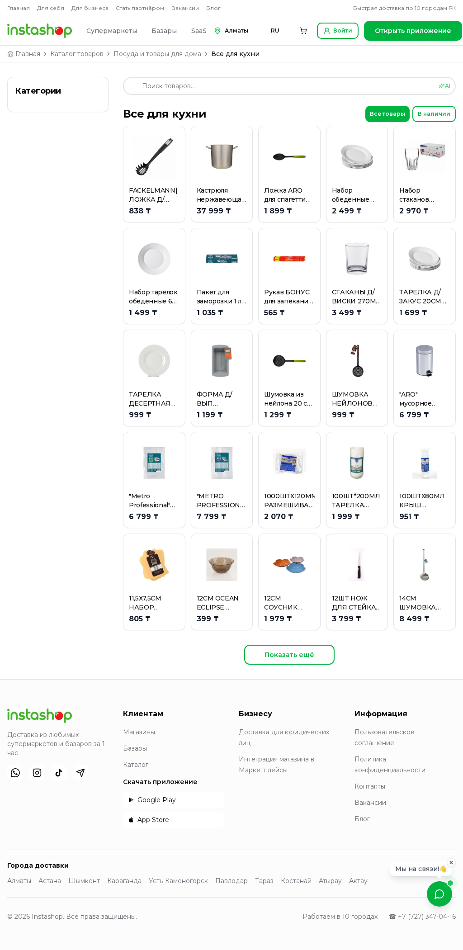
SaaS (199, 31)
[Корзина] (303, 31)
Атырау (330, 881)
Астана (49, 881)
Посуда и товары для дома (157, 54)
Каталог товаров (77, 54)
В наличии (434, 113)
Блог (213, 8)
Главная (18, 8)
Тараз (264, 881)
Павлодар (231, 881)
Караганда (124, 881)
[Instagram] (37, 773)
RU (275, 30)
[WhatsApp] (15, 773)
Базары (164, 31)
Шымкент (84, 881)
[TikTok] (59, 773)
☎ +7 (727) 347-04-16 (422, 916)
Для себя (50, 8)
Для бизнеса (90, 8)
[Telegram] (80, 773)
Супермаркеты (111, 31)
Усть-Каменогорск (178, 881)
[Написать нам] (439, 894)
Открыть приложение (413, 31)
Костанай (296, 881)
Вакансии (185, 8)
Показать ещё (289, 655)
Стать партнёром (140, 8)
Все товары (387, 113)
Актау (358, 881)
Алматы (19, 881)
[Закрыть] (451, 860)
